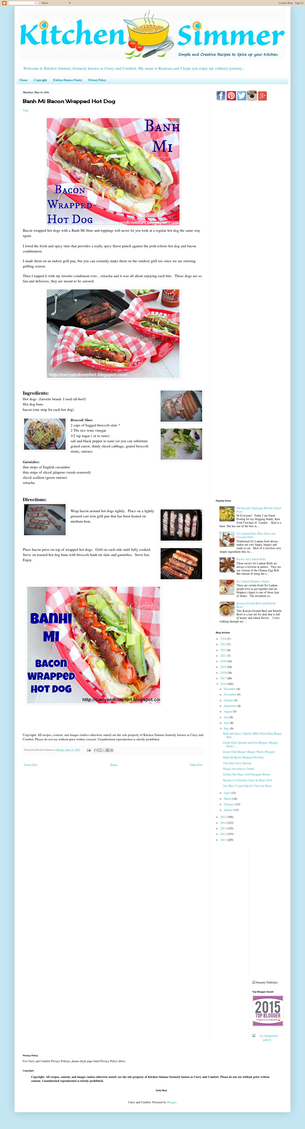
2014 (223, 823)
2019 (223, 667)
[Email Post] (88, 750)
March (228, 799)
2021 (223, 656)
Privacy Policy (97, 80)
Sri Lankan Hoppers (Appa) (253, 581)
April (227, 793)
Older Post (196, 765)
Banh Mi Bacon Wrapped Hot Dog (243, 757)
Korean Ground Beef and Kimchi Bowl (256, 605)
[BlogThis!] (100, 750)
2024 (223, 638)
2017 (223, 678)
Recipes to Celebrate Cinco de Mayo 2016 (247, 780)
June (227, 723)
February (229, 804)
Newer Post (30, 765)
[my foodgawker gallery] (267, 1040)
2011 (223, 840)
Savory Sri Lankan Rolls (251, 559)
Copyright (40, 80)
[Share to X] (104, 750)
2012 (223, 834)
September (230, 706)
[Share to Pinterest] (112, 750)
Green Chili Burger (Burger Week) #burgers (249, 752)
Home (23, 80)
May (227, 728)
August (228, 711)
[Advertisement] (249, 268)
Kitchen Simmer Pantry (67, 80)
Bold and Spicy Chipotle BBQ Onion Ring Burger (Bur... (252, 735)
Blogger (171, 1102)
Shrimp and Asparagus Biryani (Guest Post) (259, 509)
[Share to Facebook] (108, 750)
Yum (25, 110)
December (230, 689)
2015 (223, 817)
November (230, 694)
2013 (223, 828)
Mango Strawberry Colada (238, 769)
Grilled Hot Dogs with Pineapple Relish (246, 774)
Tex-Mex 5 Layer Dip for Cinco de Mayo (247, 786)
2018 (223, 673)
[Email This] (96, 750)
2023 (223, 644)
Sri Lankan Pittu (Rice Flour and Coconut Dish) (256, 535)
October (229, 700)
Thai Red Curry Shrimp (237, 763)
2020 (223, 661)
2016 (223, 684)
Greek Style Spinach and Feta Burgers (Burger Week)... (250, 744)
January (229, 810)
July (226, 717)
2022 (223, 650)
